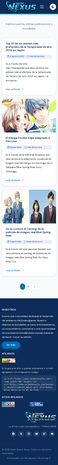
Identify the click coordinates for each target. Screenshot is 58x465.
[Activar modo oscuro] (53, 7)
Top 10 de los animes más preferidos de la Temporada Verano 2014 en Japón (29, 47)
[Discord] (52, 434)
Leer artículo (13, 89)
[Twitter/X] (21, 434)
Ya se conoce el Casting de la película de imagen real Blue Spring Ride (28, 232)
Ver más (10, 345)
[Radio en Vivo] (43, 404)
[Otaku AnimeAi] (15, 404)
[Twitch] (44, 434)
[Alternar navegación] (42, 7)
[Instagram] (29, 434)
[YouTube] (36, 434)
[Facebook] (13, 434)
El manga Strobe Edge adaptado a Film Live (28, 139)
